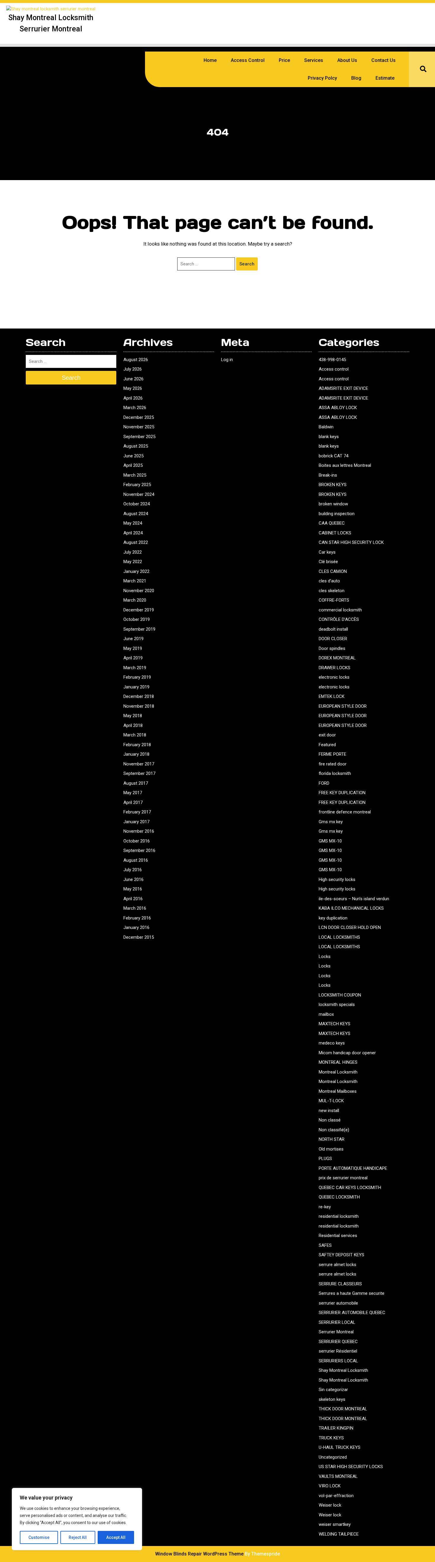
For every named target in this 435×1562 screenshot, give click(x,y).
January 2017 (136, 821)
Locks (325, 956)
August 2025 (135, 446)
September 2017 (139, 773)
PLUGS (325, 1158)
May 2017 (132, 792)
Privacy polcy (322, 78)
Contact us (383, 60)
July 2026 (132, 369)
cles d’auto (329, 581)
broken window (333, 504)
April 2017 (133, 802)
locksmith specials (337, 1004)
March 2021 (134, 581)
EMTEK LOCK (331, 696)
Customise (38, 1537)
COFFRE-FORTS (334, 600)
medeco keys (332, 1043)
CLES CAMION (333, 571)
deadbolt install (333, 629)
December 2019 (138, 610)
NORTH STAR (331, 1139)
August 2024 (135, 513)
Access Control (248, 60)
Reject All (78, 1537)
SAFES (325, 1245)
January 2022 (136, 571)
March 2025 (134, 475)
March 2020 (134, 600)
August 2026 (135, 359)
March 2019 (134, 667)
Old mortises (331, 1149)
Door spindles (332, 648)
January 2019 (136, 687)
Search (246, 264)
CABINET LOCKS (335, 533)
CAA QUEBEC (332, 523)
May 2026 (132, 388)
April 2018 (133, 725)
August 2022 (135, 542)
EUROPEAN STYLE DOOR (343, 706)
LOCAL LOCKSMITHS (339, 937)
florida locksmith (335, 773)
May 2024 (132, 523)
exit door (327, 735)
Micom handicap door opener (347, 1052)
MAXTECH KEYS (334, 1023)
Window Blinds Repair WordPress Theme (199, 1554)
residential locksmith (339, 1216)
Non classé (330, 1120)
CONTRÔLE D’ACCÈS (339, 619)
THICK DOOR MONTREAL (343, 1409)
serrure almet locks (337, 1264)
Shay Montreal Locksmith (343, 1370)
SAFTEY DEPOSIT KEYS (341, 1254)
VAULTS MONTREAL (338, 1476)
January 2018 (136, 754)
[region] (77, 1519)
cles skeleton (331, 590)
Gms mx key (331, 821)
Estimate (385, 78)
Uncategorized (333, 1457)
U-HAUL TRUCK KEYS (339, 1447)
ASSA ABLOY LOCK (338, 407)
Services (313, 60)
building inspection (337, 513)
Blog (356, 78)
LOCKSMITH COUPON (340, 995)
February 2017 (137, 812)
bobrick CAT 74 (333, 456)
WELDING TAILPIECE (339, 1534)
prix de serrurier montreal (343, 1177)
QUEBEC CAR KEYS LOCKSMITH (350, 1187)
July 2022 (132, 552)
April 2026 (133, 398)
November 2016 (138, 831)
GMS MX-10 (330, 841)
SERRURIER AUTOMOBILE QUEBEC (352, 1312)
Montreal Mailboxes (338, 1091)
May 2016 (132, 889)
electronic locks (334, 677)
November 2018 (138, 706)
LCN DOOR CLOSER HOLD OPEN (350, 927)
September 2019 (139, 629)
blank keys (329, 436)
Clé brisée (328, 561)
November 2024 (138, 494)
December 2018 (138, 696)
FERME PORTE (332, 754)
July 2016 (132, 869)
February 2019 (137, 677)
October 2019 (136, 619)
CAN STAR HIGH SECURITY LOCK (351, 542)
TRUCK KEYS (331, 1438)
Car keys (327, 552)
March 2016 (134, 908)
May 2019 (132, 648)
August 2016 (135, 860)
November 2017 (138, 764)
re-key (325, 1206)
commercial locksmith (340, 610)
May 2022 (132, 561)
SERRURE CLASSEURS (340, 1284)
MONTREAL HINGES (338, 1062)
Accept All (115, 1537)
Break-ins (328, 475)
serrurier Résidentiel (338, 1351)
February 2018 (137, 744)
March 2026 (134, 407)
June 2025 (133, 456)
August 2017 (135, 783)
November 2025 (138, 427)
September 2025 (139, 436)
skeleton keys (332, 1399)
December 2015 (138, 937)
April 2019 (133, 658)
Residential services (338, 1235)
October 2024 (136, 504)
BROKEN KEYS (333, 484)
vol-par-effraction (336, 1495)
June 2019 (133, 638)
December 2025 (138, 417)
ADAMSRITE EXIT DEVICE (343, 388)
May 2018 (132, 715)
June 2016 (133, 879)
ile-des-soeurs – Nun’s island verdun (354, 898)
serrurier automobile (338, 1303)
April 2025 (133, 465)
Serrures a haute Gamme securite (351, 1293)
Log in (227, 359)
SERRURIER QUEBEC (338, 1341)
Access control (334, 369)
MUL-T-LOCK (331, 1100)
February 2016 (137, 918)
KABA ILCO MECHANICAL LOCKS (351, 908)
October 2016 (136, 841)
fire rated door (333, 764)
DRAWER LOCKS (334, 667)
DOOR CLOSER (333, 638)
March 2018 (134, 735)
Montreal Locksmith (338, 1072)
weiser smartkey (335, 1524)
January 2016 (136, 927)
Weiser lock (330, 1505)
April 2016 (133, 898)
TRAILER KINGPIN (336, 1428)
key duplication (333, 918)
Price (284, 60)
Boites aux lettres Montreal (345, 465)
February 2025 (137, 484)
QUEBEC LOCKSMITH (339, 1197)
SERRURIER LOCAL (337, 1322)
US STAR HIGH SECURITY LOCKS (351, 1466)
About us (347, 60)
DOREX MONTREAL (337, 658)
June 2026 (133, 379)
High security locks (337, 879)
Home (210, 60)
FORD (324, 783)
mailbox (326, 1014)
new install (329, 1110)
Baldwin (326, 427)
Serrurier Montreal (336, 1331)
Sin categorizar (333, 1389)
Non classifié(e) (334, 1129)
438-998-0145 (332, 359)
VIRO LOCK (330, 1486)
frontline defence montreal (345, 812)
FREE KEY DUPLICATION (342, 792)
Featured (327, 744)
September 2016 (139, 850)
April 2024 (133, 533)
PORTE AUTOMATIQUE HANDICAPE (353, 1168)
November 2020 (138, 590)
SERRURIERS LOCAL (338, 1361)
